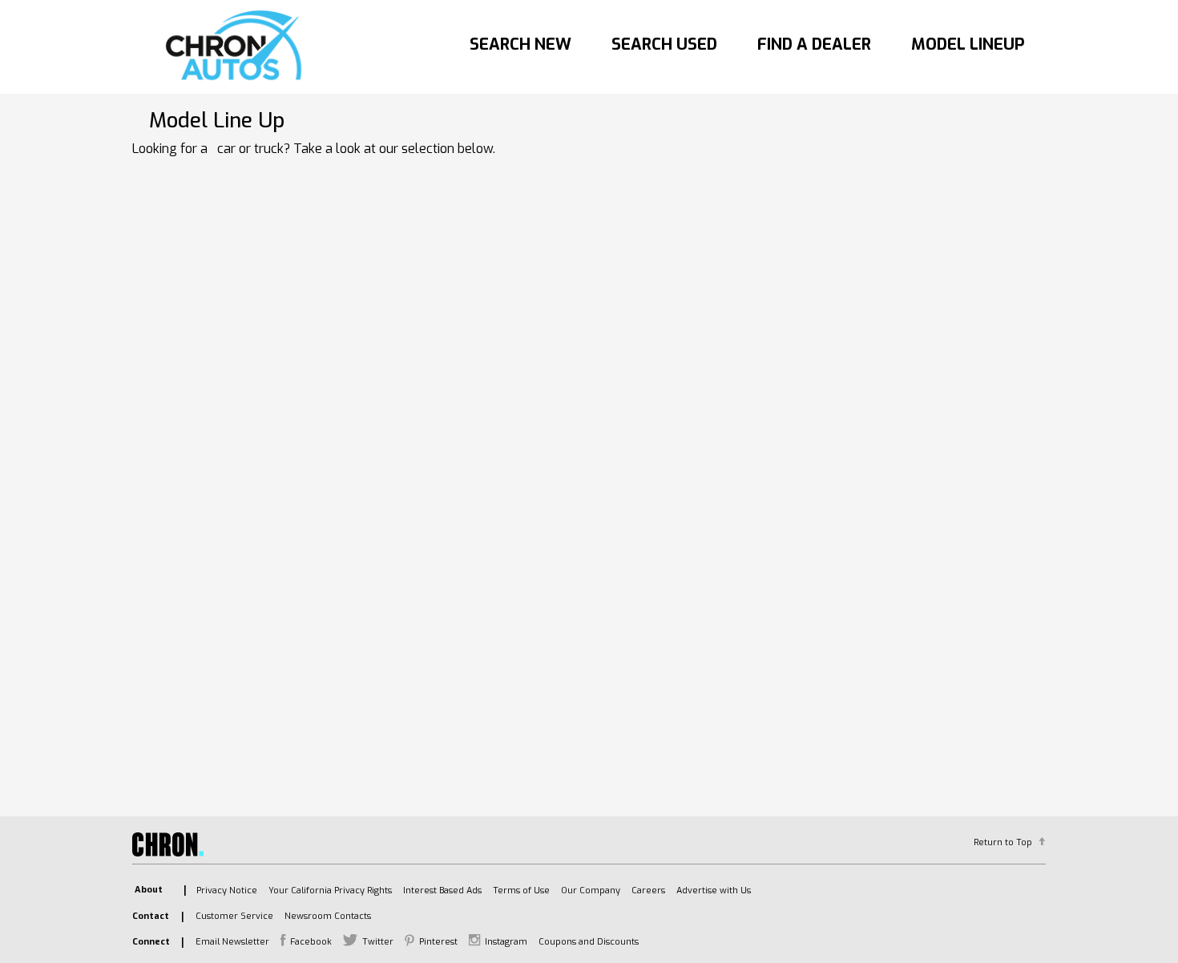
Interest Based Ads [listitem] (442, 890)
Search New (520, 44)
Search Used (664, 44)
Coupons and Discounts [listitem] (589, 942)
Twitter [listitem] (377, 942)
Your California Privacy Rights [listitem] (330, 890)
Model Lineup (968, 44)
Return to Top (1003, 842)
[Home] (237, 46)
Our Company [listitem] (590, 890)
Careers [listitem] (648, 890)
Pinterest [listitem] (438, 942)
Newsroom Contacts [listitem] (327, 916)
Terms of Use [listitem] (521, 890)
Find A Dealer (814, 44)
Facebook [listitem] (311, 942)
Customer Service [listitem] (234, 916)
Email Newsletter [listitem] (232, 942)
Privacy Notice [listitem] (226, 890)
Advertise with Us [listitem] (713, 890)
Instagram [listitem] (506, 942)
